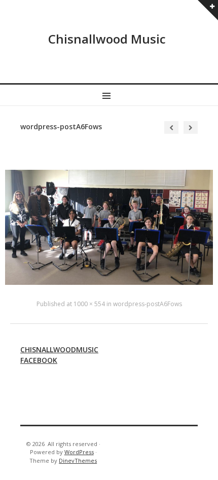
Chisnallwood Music (107, 38)
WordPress (79, 452)
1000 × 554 (89, 304)
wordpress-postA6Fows (147, 304)
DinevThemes (78, 460)
